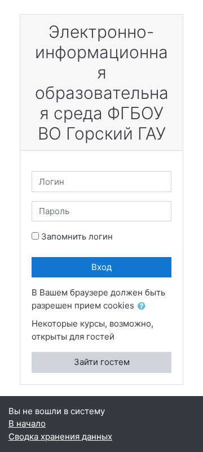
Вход (101, 267)
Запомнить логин (77, 236)
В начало (27, 423)
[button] (143, 306)
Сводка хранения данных (60, 436)
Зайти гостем (102, 362)
